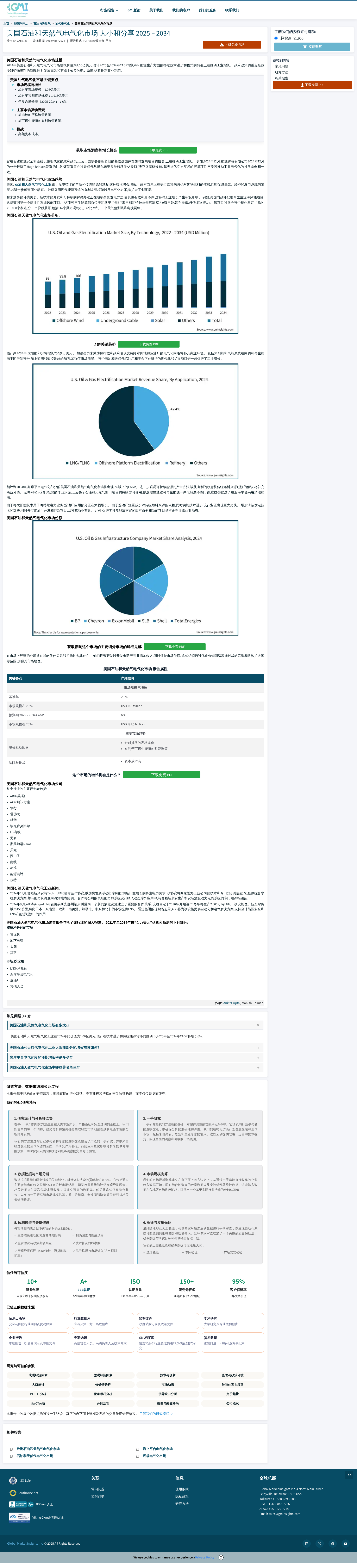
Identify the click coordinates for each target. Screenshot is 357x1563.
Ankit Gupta (231, 1003)
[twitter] (319, 1543)
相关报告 (281, 78)
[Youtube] (346, 1543)
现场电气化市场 (154, 1456)
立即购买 (315, 46)
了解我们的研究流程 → (156, 1414)
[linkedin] (306, 1543)
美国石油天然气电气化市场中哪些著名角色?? (45, 1067)
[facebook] (332, 1543)
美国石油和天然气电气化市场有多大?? (39, 1025)
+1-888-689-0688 (284, 1499)
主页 (6, 23)
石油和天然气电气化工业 (33, 184)
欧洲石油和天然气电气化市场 (38, 1449)
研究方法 (281, 72)
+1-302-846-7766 (278, 1504)
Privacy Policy (204, 1557)
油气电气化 (62, 23)
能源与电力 (21, 23)
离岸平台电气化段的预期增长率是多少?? (41, 1057)
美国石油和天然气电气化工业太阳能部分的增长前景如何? (54, 1047)
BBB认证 (83, 1290)
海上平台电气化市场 (158, 1449)
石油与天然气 (42, 23)
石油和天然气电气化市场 (35, 1456)
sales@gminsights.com (284, 1514)
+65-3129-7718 (279, 1509)
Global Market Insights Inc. (25, 1543)
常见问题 (281, 66)
